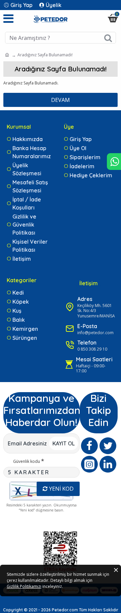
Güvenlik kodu (26, 461)
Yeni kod (61, 488)
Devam (60, 100)
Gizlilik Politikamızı (24, 586)
